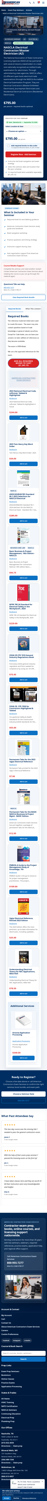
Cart (3, 1319)
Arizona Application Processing (21, 1033)
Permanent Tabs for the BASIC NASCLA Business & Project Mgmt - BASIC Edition (23, 814)
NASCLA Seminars (9, 1410)
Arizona (29, 10)
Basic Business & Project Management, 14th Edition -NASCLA (22, 553)
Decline (16, 1498)
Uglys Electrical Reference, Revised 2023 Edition (21, 919)
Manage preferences (29, 1498)
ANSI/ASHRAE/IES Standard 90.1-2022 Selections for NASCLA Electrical (21, 496)
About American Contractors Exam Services (20, 1327)
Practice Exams (8, 1383)
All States (5, 1399)
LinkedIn (27, 1340)
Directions (5, 1446)
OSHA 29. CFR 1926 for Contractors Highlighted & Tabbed (21, 708)
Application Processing (21, 1041)
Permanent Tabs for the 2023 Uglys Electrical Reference (22, 760)
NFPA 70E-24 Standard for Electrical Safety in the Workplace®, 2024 (20, 606)
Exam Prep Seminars (16, 10)
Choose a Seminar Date (23, 1094)
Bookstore (13, 398)
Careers (4, 1330)
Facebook (6, 1340)
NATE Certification (9, 1406)
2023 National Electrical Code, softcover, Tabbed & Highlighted (22, 393)
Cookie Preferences (9, 1334)
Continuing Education (11, 1414)
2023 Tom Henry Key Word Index (21, 445)
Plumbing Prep (7, 1421)
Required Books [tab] (14, 309)
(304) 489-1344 (7, 1459)
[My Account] (34, 3)
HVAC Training (7, 1402)
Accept (6, 1498)
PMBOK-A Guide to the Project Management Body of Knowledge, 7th (23, 867)
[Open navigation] (43, 2)
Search (23, 1359)
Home (3, 10)
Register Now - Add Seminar (23, 154)
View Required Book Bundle (23, 297)
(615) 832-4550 (7, 1443)
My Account (6, 1315)
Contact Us (6, 1323)
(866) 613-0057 (7, 1476)
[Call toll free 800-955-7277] (30, 3)
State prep (17, 1446)
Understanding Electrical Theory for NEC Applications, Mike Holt (22, 971)
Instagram (16, 1340)
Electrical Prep (7, 1418)
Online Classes (7, 1379)
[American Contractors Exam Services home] (10, 2)
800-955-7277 (9, 287)
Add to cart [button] (23, 418)
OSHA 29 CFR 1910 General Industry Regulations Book (21, 656)
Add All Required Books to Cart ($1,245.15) (23, 363)
